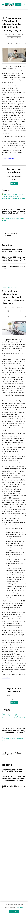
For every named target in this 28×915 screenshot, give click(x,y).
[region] (14, 908)
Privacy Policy (19, 907)
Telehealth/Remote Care (9, 14)
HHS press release (8, 158)
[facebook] (8, 43)
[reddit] (17, 43)
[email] (19, 43)
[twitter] (14, 43)
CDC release (6, 678)
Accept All (14, 911)
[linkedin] (11, 43)
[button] (3, 4)
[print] (25, 43)
